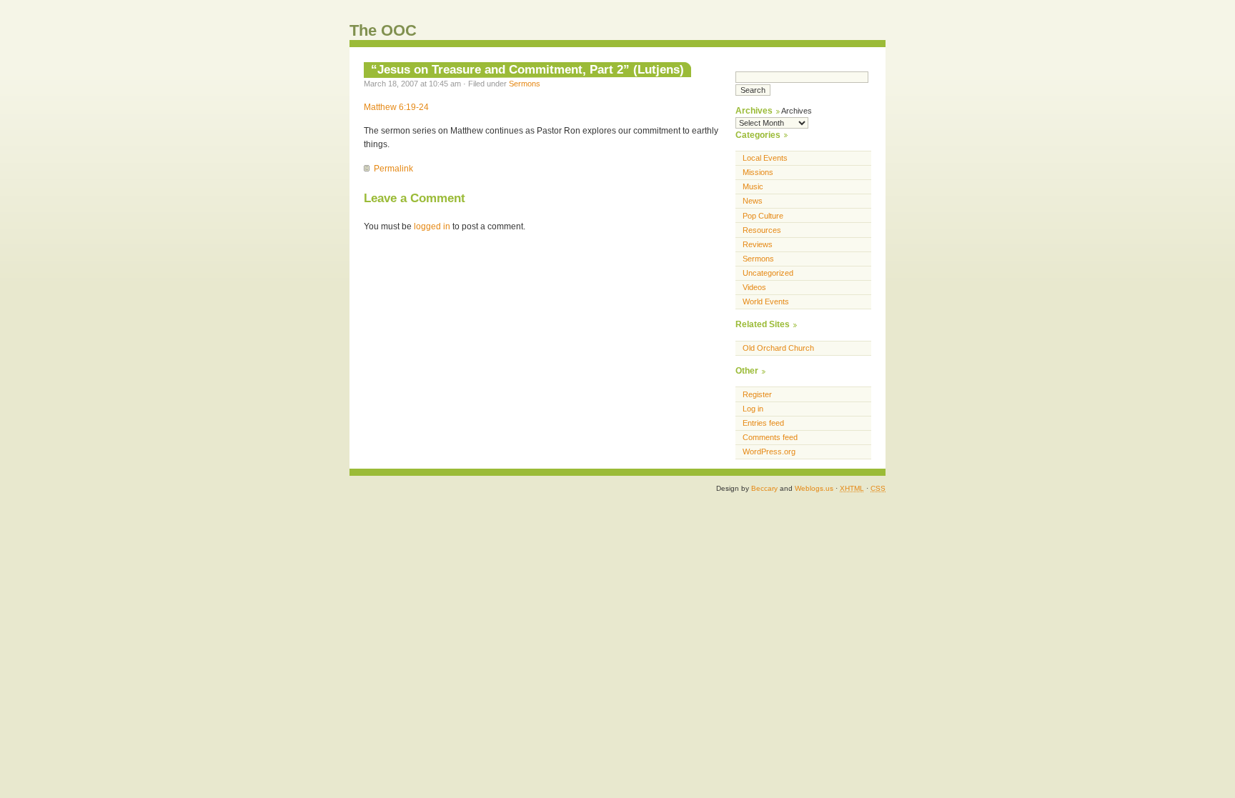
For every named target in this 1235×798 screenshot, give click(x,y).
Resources (762, 230)
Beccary (764, 488)
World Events (766, 301)
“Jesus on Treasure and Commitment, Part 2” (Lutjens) (527, 69)
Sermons (524, 83)
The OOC (383, 30)
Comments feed (770, 437)
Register (757, 394)
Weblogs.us (814, 488)
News (753, 200)
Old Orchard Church (778, 348)
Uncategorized (768, 273)
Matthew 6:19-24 (396, 107)
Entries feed (763, 423)
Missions (758, 172)
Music (753, 186)
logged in (432, 226)
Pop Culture (763, 215)
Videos (754, 287)
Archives (796, 110)
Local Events (765, 158)
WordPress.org (769, 451)
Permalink (393, 169)
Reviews (758, 244)
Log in (753, 408)
